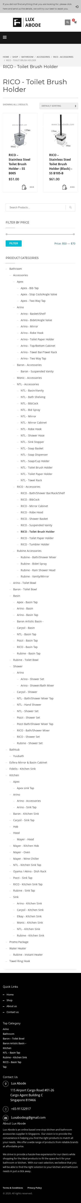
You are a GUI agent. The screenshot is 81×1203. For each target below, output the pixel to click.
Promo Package (18, 942)
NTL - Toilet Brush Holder (37, 467)
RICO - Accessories (28, 486)
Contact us (13, 1012)
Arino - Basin (25, 608)
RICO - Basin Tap (27, 647)
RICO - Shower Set (28, 736)
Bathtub (14, 749)
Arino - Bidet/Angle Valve (36, 320)
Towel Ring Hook (19, 961)
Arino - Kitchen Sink (29, 903)
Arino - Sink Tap (27, 807)
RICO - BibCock (30, 499)
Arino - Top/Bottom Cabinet (38, 346)
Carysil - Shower (27, 692)
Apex (20, 281)
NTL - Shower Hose (32, 435)
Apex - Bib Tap (30, 288)
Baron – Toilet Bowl (13, 1038)
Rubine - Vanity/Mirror (35, 576)
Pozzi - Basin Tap (27, 640)
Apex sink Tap (25, 788)
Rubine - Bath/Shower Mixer (38, 557)
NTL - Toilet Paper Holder (36, 474)
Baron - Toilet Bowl (25, 589)
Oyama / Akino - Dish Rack (29, 871)
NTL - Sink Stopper (32, 442)
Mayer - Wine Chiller (26, 858)
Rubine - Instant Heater (28, 954)
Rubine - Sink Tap (24, 890)
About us (12, 1006)
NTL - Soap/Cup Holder (35, 461)
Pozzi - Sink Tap (22, 878)
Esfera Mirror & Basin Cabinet (28, 762)
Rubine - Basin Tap (28, 653)
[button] (24, 187)
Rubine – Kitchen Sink (15, 1057)
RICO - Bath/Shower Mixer (33, 730)
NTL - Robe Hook (31, 429)
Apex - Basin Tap (27, 602)
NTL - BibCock (29, 403)
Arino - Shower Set (32, 679)
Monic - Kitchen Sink (30, 922)
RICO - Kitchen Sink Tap (28, 884)
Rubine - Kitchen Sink (30, 935)
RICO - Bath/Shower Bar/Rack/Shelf (43, 493)
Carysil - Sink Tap (23, 820)
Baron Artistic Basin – (14, 1043)
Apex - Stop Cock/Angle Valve (39, 294)
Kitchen (14, 775)
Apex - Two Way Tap (33, 301)
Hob (15, 826)
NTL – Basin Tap (11, 1052)
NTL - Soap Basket (32, 448)
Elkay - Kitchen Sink (29, 916)
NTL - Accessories (28, 384)
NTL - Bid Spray (30, 410)
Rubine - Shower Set (30, 743)
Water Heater (17, 948)
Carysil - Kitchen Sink (30, 910)
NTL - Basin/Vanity (32, 390)
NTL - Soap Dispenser (34, 454)
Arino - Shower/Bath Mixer (37, 685)
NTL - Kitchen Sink (28, 929)
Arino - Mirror (29, 326)
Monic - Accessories (29, 378)
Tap (5, 1067)
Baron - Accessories (29, 365)
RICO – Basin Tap (12, 1062)
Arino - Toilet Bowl (24, 583)
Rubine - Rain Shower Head (38, 570)
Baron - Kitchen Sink (26, 813)
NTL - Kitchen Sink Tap (27, 865)
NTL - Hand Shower (29, 704)
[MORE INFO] (32, 187)
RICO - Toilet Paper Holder (37, 538)
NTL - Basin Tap (26, 634)
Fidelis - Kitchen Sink (22, 769)
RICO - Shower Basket (34, 519)
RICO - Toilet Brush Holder (38, 531)
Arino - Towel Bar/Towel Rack (39, 352)
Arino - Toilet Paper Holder (37, 339)
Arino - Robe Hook (32, 333)
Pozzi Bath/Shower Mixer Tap (35, 724)
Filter (13, 243)
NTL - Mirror (28, 416)
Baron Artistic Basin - (30, 621)
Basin (16, 596)
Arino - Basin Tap (27, 615)
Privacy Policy (35, 1187)
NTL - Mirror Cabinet (34, 422)
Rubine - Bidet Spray (34, 563)
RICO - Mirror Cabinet (34, 506)
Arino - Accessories (29, 801)
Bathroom (15, 268)
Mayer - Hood (25, 839)
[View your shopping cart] (75, 22)
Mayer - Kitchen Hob (26, 846)
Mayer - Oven (21, 852)
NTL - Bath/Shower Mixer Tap (35, 698)
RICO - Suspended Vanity (36, 525)
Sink (15, 897)
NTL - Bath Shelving (33, 397)
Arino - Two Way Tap (33, 358)
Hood (16, 833)
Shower (18, 666)
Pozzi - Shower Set (28, 717)
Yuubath (18, 756)
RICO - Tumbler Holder (35, 544)
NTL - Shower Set (27, 711)
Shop (9, 1000)
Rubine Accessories (29, 551)
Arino (20, 307)
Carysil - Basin (26, 628)
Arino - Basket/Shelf (33, 313)
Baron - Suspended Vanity (37, 371)
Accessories (20, 275)
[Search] (70, 207)
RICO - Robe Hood (32, 512)
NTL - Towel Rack (31, 480)
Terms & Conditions (13, 1187)
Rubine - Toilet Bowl (25, 660)
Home (10, 994)
